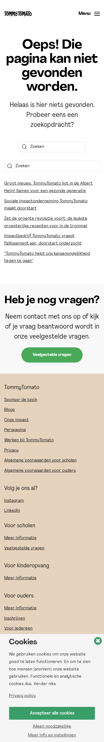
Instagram (14, 501)
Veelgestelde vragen (52, 355)
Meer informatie (20, 538)
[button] (89, 14)
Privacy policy (22, 696)
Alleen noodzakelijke (52, 726)
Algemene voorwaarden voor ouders (40, 470)
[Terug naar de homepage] (18, 14)
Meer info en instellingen (52, 735)
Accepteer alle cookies (52, 713)
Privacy (11, 450)
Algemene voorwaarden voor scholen (40, 460)
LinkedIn (12, 510)
